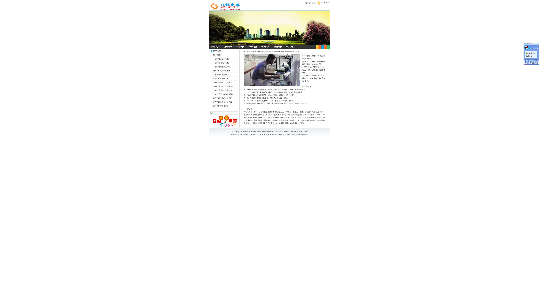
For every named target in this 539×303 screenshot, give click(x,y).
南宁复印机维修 (221, 75)
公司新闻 (240, 47)
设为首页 (312, 3)
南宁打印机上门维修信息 (222, 98)
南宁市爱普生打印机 (222, 67)
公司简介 (228, 47)
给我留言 (265, 47)
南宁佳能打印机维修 (222, 82)
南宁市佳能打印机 (222, 63)
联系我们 (290, 47)
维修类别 (253, 47)
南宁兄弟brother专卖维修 (224, 94)
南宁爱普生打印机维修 (223, 90)
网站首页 (215, 47)
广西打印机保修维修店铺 (222, 102)
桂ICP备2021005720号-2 (299, 132)
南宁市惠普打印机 (222, 59)
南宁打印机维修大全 (220, 79)
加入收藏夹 (325, 3)
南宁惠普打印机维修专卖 (224, 86)
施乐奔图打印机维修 (220, 106)
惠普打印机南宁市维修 (221, 71)
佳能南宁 (278, 47)
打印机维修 (217, 55)
